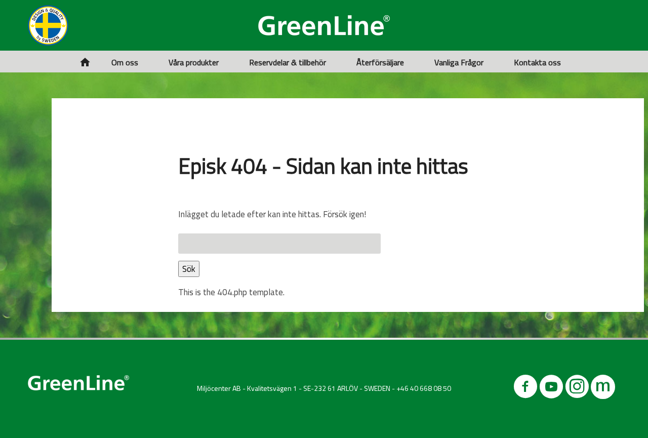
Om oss (124, 62)
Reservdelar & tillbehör (287, 62)
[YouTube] (551, 388)
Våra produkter (194, 62)
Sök (188, 268)
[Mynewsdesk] (603, 388)
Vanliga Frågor (458, 62)
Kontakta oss (537, 62)
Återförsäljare (380, 62)
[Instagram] (577, 388)
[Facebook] (525, 388)
